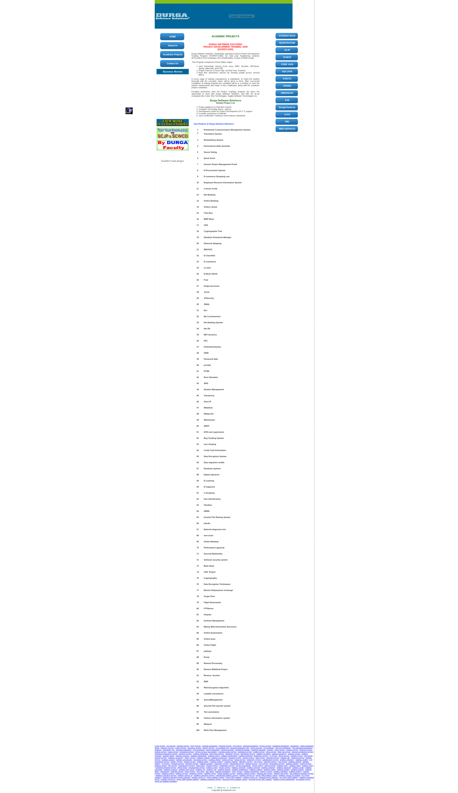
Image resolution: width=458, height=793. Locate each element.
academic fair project (281, 773)
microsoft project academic (268, 777)
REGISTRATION (287, 43)
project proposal (256, 748)
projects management (243, 766)
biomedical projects (187, 752)
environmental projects (197, 767)
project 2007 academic (234, 777)
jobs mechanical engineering (302, 748)
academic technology (279, 754)
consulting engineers (258, 750)
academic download (263, 754)
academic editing (215, 760)
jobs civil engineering (283, 748)
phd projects (172, 766)
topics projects (279, 750)
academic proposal (253, 767)
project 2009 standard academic (188, 779)
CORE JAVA (287, 64)
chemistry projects (167, 748)
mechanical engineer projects (166, 767)
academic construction (219, 758)
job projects (258, 762)
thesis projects (271, 752)
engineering (295, 746)
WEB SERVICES (287, 129)
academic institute (168, 760)
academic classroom (284, 767)
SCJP (287, 50)
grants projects (190, 771)
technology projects (254, 760)
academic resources (182, 756)
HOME (172, 36)
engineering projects (248, 754)
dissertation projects (261, 756)
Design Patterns (287, 107)
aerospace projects (272, 758)
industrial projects (270, 762)
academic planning (231, 762)
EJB (287, 100)
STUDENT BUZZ (287, 36)
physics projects (265, 746)
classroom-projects (297, 758)
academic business (206, 764)
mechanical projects (245, 752)
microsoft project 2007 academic (260, 779)
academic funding (292, 764)
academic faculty (203, 762)
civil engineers (268, 748)
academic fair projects (264, 773)
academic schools (168, 773)
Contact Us (172, 63)
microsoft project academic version (234, 779)
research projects (212, 766)
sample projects (270, 766)
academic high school (186, 769)
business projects (183, 746)
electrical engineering (250, 746)
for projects (166, 764)
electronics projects (194, 748)
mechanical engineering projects (166, 754)
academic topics (212, 767)
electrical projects (306, 750)
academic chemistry (268, 767)
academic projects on (185, 775)
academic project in (198, 777)
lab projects (308, 756)
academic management (199, 756)
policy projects (237, 771)
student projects (259, 752)
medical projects (160, 752)
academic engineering (222, 771)
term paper (200, 771)
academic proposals (238, 767)
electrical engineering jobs (239, 748)
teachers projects (190, 762)
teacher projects (227, 760)
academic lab (285, 758)
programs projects (177, 764)
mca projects (171, 746)
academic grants (295, 766)
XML (287, 121)
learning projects (251, 764)
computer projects (225, 746)
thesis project (260, 758)
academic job (200, 769)
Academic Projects (172, 54)
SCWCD (287, 57)
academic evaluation (280, 771)
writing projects (305, 764)
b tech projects (160, 746)
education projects (191, 764)
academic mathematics (240, 769)
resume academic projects (226, 773)
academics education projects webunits (176, 777)
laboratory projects (245, 762)
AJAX (287, 114)
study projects (196, 746)
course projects (173, 752)
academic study (282, 766)
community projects (221, 764)
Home (210, 788)
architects (158, 750)
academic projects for (246, 775)
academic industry (216, 762)
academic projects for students (289, 775)
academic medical (295, 762)
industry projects (176, 762)
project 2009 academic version (266, 775)
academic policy (307, 766)
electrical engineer (227, 750)
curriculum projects (200, 760)
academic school (214, 756)
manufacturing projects (270, 760)
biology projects (208, 748)
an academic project (303, 779)
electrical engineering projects (302, 752)
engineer (270, 750)
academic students (255, 769)
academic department (200, 754)
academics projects (196, 773)
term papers (210, 771)
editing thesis (182, 767)
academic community (175, 758)
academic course (298, 767)
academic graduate (203, 758)
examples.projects (177, 771)
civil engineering (199, 750)
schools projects (248, 758)
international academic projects (227, 775)
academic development (229, 756)
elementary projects (232, 754)
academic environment (184, 760)
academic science (161, 766)
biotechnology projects (186, 766)
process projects (224, 767)
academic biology (295, 771)
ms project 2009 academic (288, 777)
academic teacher (270, 769)
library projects (190, 758)
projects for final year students (206, 752)
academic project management (284, 779)
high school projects (216, 754)
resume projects (239, 760)
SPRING (287, 86)
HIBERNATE (287, 93)
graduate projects (297, 756)
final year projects (284, 752)
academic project (210, 773)
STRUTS (287, 78)
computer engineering (209, 746)
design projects (284, 756)
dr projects (273, 756)
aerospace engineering (183, 750)
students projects (292, 750)
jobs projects (282, 762)
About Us (172, 45)
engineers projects (234, 758)
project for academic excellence (166, 781)
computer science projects (227, 752)
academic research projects (246, 773)
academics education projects (166, 775)
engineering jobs (169, 750)
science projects (180, 748)
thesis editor (200, 766)
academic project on (168, 779)
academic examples (170, 769)
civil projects (263, 764)
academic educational (251, 771)
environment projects (276, 764)
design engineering (213, 750)
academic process (294, 754)
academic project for (250, 777)
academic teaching (297, 769)
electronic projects (185, 754)
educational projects (237, 764)
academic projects (182, 773)
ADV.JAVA (287, 71)
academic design (168, 756)
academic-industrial (245, 756)
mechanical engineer (242, 750)
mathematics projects (226, 766)
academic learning (224, 769)
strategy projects (266, 771)
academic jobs (211, 769)
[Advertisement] (139, 53)
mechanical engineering (280, 746)
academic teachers (283, 769)
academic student (302, 760)
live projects (237, 746)
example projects (161, 758)
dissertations (164, 771)
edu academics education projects (301, 773)
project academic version (215, 777)
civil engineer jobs (222, 748)
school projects (257, 766)
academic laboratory (287, 760)
